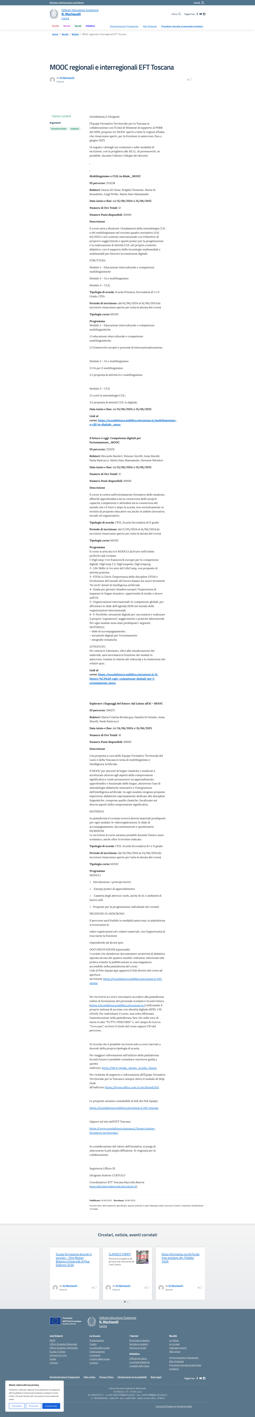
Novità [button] (78, 26)
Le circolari (174, 1344)
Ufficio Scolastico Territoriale (64, 1348)
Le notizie (174, 1340)
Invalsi (53, 1359)
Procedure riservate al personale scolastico (182, 26)
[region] (34, 1396)
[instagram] (204, 14)
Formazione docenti (59, 128)
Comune (54, 1363)
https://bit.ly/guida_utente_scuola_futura (129, 1068)
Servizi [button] (66, 26)
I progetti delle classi (139, 1366)
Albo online (174, 1351)
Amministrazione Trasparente (124, 26)
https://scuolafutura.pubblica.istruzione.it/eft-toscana (124, 1108)
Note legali (156, 1377)
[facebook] (197, 14)
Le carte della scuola (99, 1348)
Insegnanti (74, 128)
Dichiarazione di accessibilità (132, 1377)
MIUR (52, 1340)
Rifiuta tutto (33, 1406)
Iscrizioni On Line (58, 1355)
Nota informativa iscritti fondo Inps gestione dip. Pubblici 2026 (180, 1258)
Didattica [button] (90, 26)
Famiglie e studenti (138, 1344)
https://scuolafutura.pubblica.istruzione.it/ (117, 1005)
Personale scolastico (139, 1340)
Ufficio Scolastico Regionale (63, 1344)
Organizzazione (97, 1351)
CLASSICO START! (120, 1254)
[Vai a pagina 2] (128, 1302)
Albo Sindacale (150, 26)
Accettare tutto (51, 1406)
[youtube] (200, 14)
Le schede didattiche (139, 1362)
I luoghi (93, 1344)
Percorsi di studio (137, 1348)
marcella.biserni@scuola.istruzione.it (113, 1186)
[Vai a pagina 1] (125, 1302)
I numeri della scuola (100, 1359)
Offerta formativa (138, 1358)
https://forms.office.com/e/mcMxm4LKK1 (132, 1087)
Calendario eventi (177, 1348)
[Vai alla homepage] (54, 14)
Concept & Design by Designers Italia (174, 1406)
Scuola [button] (55, 26)
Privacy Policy (106, 1377)
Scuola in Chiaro (57, 1351)
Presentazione (97, 1340)
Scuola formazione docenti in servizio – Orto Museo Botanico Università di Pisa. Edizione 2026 (74, 1259)
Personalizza (17, 1406)
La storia (94, 1363)
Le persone (95, 1355)
